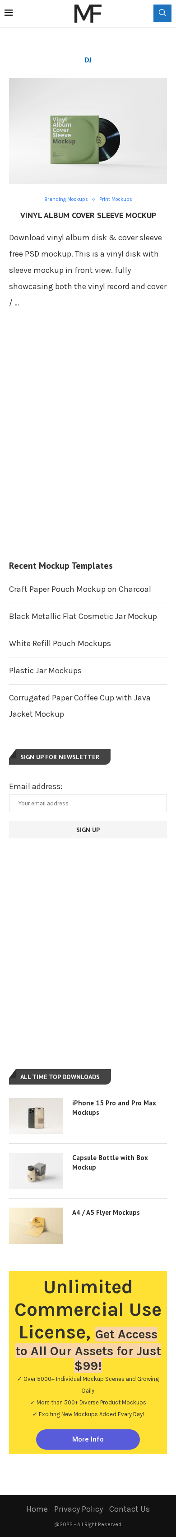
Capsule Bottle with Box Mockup (110, 1162)
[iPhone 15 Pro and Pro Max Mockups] (36, 1116)
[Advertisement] (88, 444)
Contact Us (129, 1509)
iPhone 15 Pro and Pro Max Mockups (114, 1108)
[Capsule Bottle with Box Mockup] (36, 1171)
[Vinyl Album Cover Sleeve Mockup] (88, 131)
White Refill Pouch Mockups (60, 643)
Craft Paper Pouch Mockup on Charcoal (80, 589)
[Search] (162, 13)
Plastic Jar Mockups (45, 671)
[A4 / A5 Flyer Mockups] (36, 1226)
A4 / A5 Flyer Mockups (106, 1212)
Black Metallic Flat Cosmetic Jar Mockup (83, 616)
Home (37, 1509)
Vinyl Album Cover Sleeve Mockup (88, 215)
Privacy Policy (78, 1509)
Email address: (35, 786)
